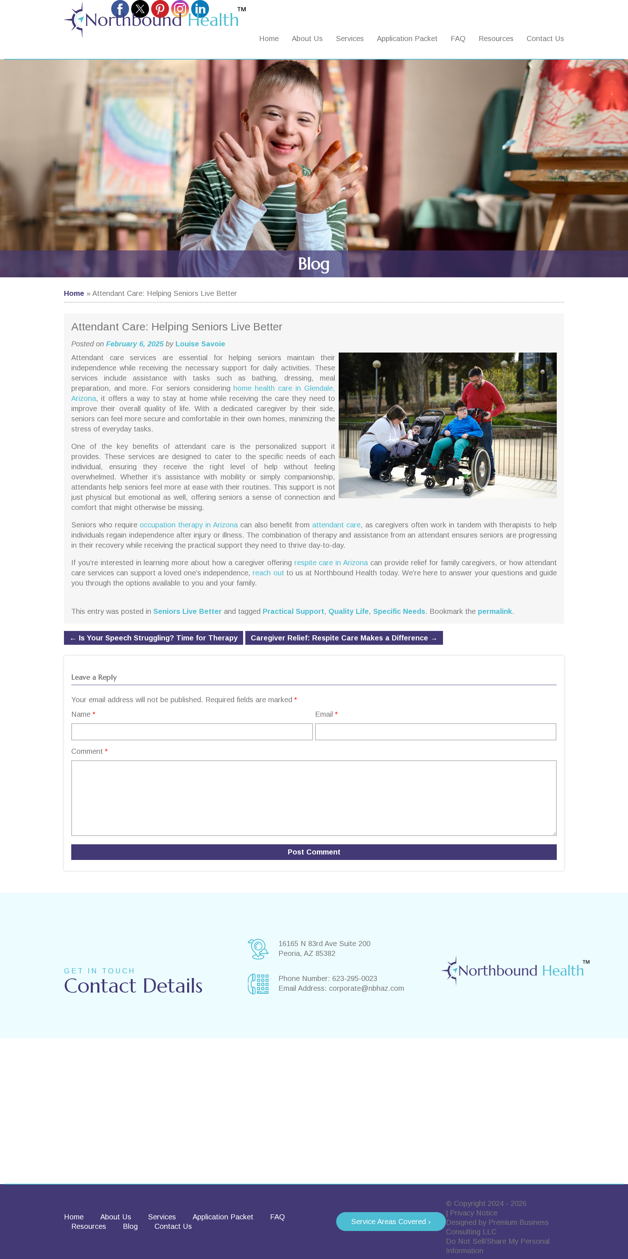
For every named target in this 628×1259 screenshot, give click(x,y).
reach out (268, 573)
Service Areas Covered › (391, 1222)
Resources (496, 39)
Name (83, 714)
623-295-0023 (354, 978)
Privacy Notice (474, 1213)
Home (269, 39)
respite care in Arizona (331, 563)
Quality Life (349, 611)
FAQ (458, 39)
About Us (307, 39)
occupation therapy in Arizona (188, 525)
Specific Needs (399, 611)
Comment (89, 751)
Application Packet (407, 39)
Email (326, 714)
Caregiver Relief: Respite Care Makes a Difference (344, 638)
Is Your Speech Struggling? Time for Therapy (153, 638)
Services (350, 39)
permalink (495, 611)
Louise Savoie (200, 344)
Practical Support (293, 611)
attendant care (336, 525)
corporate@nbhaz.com (366, 988)
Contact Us (545, 39)
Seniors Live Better (187, 611)
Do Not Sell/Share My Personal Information (498, 1246)
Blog (130, 1226)
